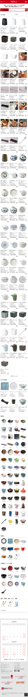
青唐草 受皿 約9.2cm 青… (21, 216)
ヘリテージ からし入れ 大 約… (22, 45)
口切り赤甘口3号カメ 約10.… (22, 62)
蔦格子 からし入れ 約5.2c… (13, 233)
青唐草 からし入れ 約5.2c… (4, 216)
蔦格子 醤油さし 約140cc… (13, 251)
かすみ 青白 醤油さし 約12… (4, 354)
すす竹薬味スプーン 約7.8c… (22, 96)
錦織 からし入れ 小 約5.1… (13, 320)
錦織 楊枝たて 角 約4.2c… (4, 320)
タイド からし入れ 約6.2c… (4, 338)
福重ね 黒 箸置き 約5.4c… (5, 408)
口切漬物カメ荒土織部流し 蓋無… (22, 129)
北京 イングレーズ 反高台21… (22, 392)
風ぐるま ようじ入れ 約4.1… (4, 199)
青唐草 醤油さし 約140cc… (4, 233)
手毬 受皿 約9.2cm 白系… (21, 286)
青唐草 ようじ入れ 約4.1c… (13, 216)
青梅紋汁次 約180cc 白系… (13, 112)
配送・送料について (5, 667)
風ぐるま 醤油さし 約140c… (22, 199)
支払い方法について (5, 665)
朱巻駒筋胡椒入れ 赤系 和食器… (22, 80)
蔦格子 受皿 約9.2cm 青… (4, 251)
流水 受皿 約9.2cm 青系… (4, 181)
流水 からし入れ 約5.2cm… (13, 164)
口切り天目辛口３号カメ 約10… (5, 80)
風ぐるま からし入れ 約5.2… (22, 181)
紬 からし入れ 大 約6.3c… (4, 370)
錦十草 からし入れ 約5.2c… (22, 251)
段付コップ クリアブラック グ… (13, 408)
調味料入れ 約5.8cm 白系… (13, 80)
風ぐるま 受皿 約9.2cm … (13, 199)
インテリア (3, 610)
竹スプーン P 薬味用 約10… (13, 96)
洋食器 (2, 536)
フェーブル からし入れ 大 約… (13, 62)
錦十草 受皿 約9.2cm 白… (13, 268)
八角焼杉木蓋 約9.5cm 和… (13, 129)
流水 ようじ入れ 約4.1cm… (22, 164)
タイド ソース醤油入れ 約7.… (22, 28)
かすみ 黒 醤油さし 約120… (13, 354)
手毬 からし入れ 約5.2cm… (4, 286)
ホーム (2, 663)
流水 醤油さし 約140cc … (13, 181)
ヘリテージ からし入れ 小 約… (13, 45)
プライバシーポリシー (5, 673)
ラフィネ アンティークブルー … (4, 392)
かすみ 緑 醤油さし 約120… (13, 303)
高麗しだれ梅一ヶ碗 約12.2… (22, 408)
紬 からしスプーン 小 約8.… (22, 338)
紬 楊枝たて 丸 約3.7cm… (5, 164)
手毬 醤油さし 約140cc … (4, 303)
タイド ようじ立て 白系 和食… (13, 28)
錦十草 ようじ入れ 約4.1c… (4, 268)
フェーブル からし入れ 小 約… (4, 62)
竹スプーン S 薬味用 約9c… (4, 96)
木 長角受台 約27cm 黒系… (4, 112)
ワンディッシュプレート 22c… (14, 392)
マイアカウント (17, 663)
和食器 (2, 416)
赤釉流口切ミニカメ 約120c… (22, 112)
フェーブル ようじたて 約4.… (13, 338)
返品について (3, 669)
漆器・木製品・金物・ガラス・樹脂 (9, 598)
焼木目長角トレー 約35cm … (5, 146)
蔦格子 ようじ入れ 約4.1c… (22, 233)
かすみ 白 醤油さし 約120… (22, 303)
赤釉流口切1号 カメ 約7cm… (5, 129)
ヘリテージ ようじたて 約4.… (4, 45)
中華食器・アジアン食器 (6, 563)
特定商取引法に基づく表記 (6, 671)
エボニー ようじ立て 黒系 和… (4, 28)
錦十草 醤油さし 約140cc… (22, 268)
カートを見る (17, 665)
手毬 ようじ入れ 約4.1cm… (13, 286)
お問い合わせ (17, 667)
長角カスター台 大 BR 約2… (13, 146)
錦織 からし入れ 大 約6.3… (22, 320)
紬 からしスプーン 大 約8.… (22, 146)
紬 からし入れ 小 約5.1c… (22, 354)
